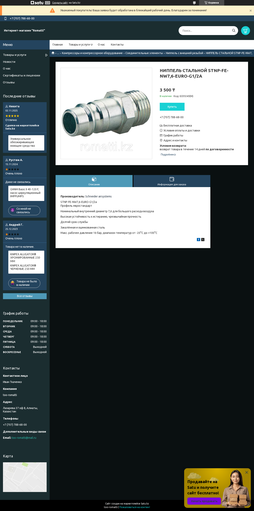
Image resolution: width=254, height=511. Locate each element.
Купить (172, 106)
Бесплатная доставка (178, 125)
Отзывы (9, 82)
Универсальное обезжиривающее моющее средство (22, 142)
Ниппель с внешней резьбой (184, 53)
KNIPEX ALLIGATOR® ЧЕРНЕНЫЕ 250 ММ (23, 267)
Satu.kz (145, 503)
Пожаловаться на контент (134, 507)
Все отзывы (25, 296)
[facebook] (198, 240)
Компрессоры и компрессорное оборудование (92, 53)
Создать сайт (60, 2)
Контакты (117, 44)
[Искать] (233, 30)
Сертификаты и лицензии (21, 75)
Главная (58, 44)
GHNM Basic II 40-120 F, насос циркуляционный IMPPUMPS (25, 193)
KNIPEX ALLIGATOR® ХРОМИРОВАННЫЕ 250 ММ (25, 258)
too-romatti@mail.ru (24, 437)
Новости (9, 61)
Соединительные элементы (144, 53)
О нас (101, 44)
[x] (202, 240)
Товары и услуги (79, 44)
